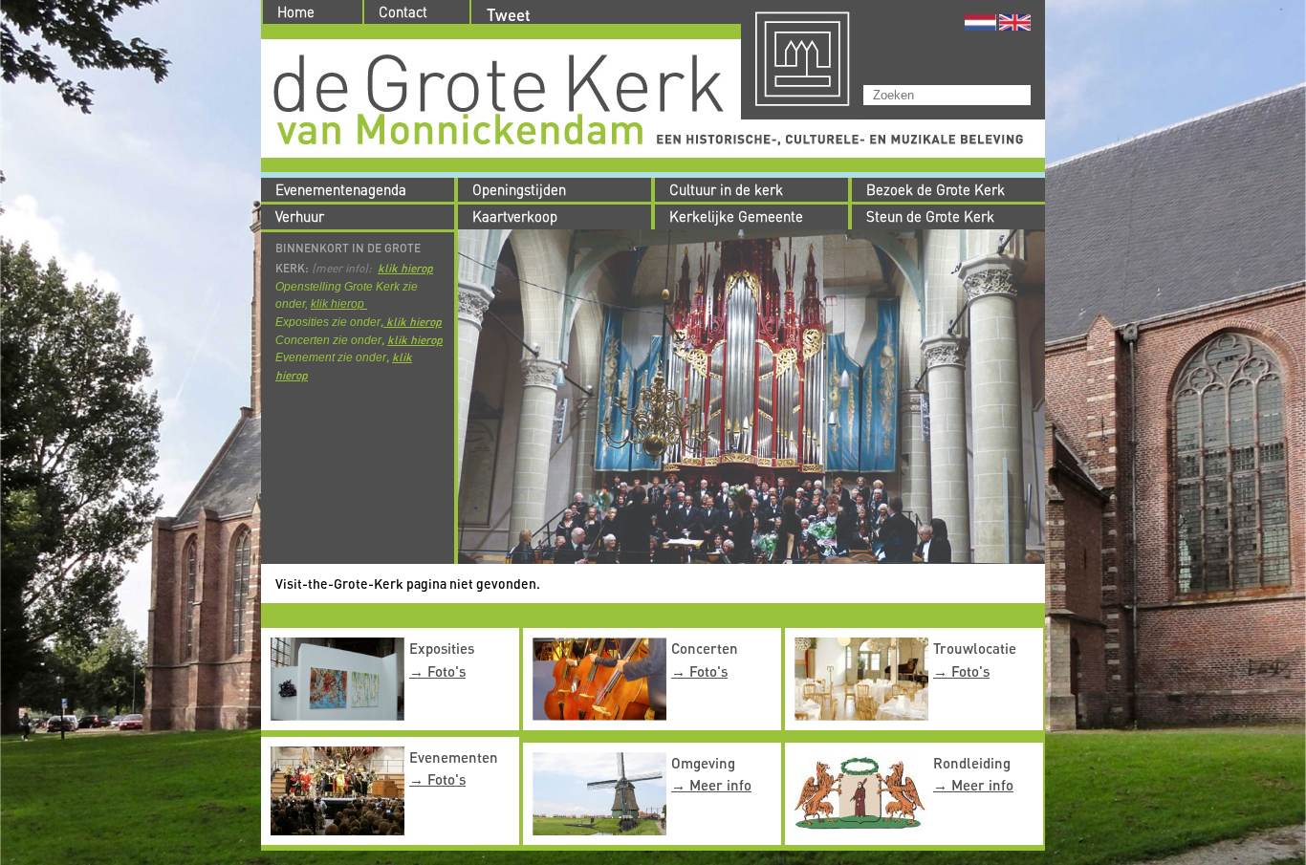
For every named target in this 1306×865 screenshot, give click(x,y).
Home (296, 12)
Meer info (720, 784)
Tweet (509, 15)
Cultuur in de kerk (726, 190)
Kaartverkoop (514, 216)
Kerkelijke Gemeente (736, 216)
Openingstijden (519, 190)
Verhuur (299, 216)
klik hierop (405, 268)
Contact (403, 12)
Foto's (446, 671)
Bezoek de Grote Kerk (935, 190)
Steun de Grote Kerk (930, 216)
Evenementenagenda (340, 190)
